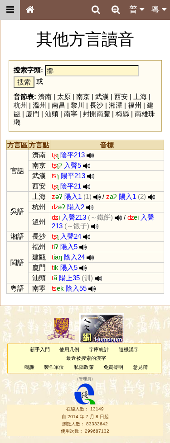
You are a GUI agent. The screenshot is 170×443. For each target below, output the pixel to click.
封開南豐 (96, 114)
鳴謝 (29, 367)
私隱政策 (84, 367)
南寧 (71, 114)
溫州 (39, 105)
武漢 (102, 96)
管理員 (85, 379)
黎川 (77, 105)
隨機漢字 (129, 349)
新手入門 (40, 349)
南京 (83, 96)
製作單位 (54, 367)
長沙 (96, 105)
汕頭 (51, 114)
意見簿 (140, 367)
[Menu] (10, 10)
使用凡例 (69, 349)
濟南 (45, 96)
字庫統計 (99, 349)
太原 (64, 96)
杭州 (20, 105)
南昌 (58, 105)
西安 (121, 96)
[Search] (96, 10)
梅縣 (122, 114)
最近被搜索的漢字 (86, 358)
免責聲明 (113, 367)
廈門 (32, 114)
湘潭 (115, 105)
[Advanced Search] (116, 9)
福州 (134, 105)
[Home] (30, 10)
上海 (140, 96)
